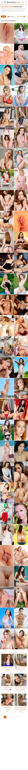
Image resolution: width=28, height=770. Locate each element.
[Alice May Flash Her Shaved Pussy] (7, 513)
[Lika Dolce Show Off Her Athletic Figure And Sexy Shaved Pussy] (7, 534)
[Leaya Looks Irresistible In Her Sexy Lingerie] (7, 96)
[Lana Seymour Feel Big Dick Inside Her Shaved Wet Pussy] (7, 367)
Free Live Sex (20, 16)
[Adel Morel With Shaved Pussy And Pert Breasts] (7, 33)
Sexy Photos (12, 16)
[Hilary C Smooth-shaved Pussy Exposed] (7, 221)
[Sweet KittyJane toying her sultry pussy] (7, 555)
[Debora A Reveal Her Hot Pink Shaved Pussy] (7, 263)
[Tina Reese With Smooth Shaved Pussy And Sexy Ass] (7, 472)
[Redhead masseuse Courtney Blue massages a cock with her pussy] (7, 597)
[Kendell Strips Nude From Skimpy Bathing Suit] (7, 284)
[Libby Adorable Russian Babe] (7, 639)
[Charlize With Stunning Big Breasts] (7, 576)
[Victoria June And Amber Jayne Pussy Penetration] (7, 54)
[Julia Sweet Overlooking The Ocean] (7, 618)
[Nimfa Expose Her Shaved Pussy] (7, 158)
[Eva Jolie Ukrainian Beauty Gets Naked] (7, 179)
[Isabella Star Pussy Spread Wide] (7, 409)
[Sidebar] (5, 2)
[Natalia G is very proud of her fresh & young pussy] (7, 325)
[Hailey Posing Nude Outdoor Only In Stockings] (7, 430)
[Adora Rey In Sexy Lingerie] (7, 451)
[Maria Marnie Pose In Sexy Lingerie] (7, 116)
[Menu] (2, 2)
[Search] (25, 2)
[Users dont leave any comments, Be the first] (7, 242)
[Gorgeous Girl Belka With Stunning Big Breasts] (7, 304)
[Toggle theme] (23, 2)
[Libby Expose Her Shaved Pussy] (7, 388)
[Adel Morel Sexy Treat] (7, 492)
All (24, 20)
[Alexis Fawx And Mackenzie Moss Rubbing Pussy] (7, 346)
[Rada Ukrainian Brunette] (7, 137)
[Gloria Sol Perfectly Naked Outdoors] (7, 75)
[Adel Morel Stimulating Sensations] (7, 200)
